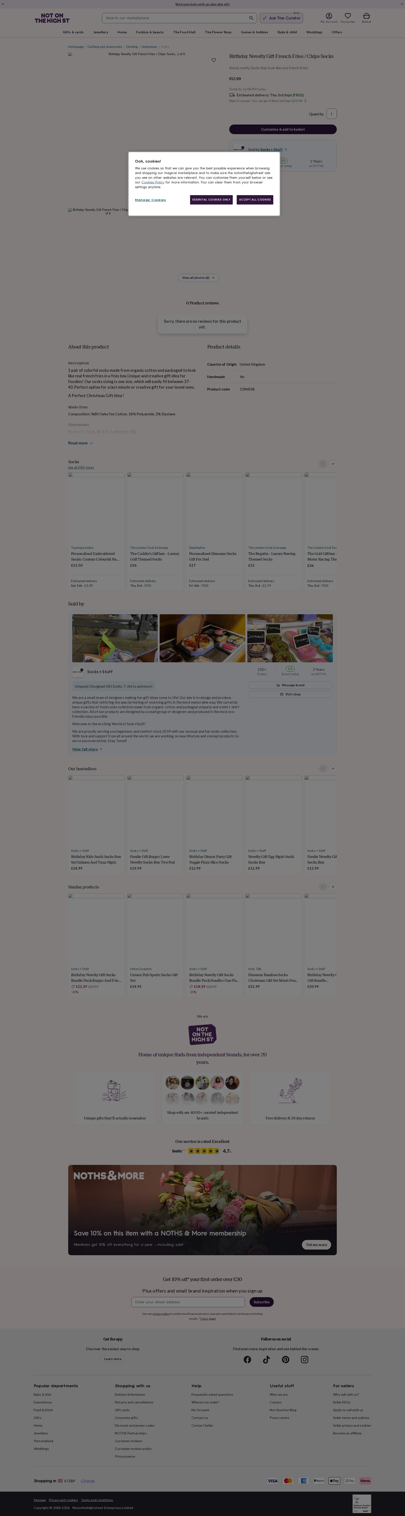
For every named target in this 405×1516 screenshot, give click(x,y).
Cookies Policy (153, 182)
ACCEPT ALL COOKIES (255, 199)
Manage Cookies (150, 200)
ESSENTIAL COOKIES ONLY (211, 199)
